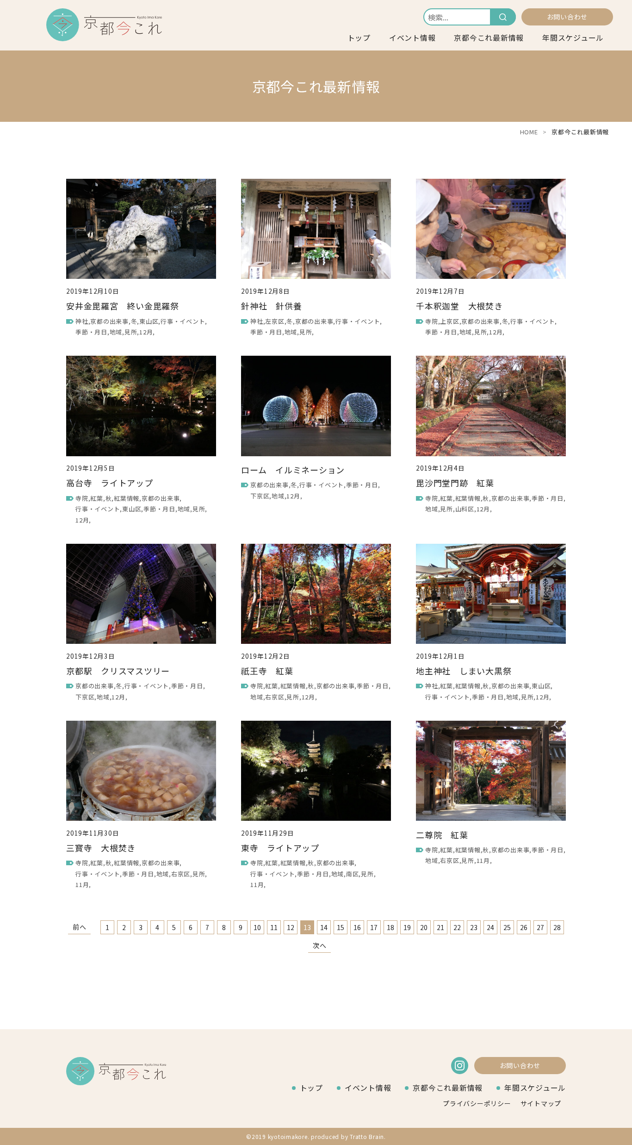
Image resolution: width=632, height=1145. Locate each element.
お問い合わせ (567, 16)
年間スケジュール (573, 37)
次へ (320, 945)
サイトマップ (541, 1103)
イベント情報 (412, 37)
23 (474, 927)
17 (374, 927)
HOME (529, 131)
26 (524, 927)
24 (491, 927)
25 (507, 927)
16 (357, 927)
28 (557, 927)
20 (424, 927)
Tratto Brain (367, 1136)
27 (541, 927)
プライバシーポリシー (477, 1103)
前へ (80, 926)
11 (274, 927)
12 (291, 927)
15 (341, 927)
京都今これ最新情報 (489, 37)
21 (441, 927)
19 (407, 927)
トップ (359, 37)
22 (457, 927)
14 (324, 927)
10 (258, 927)
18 (391, 927)
